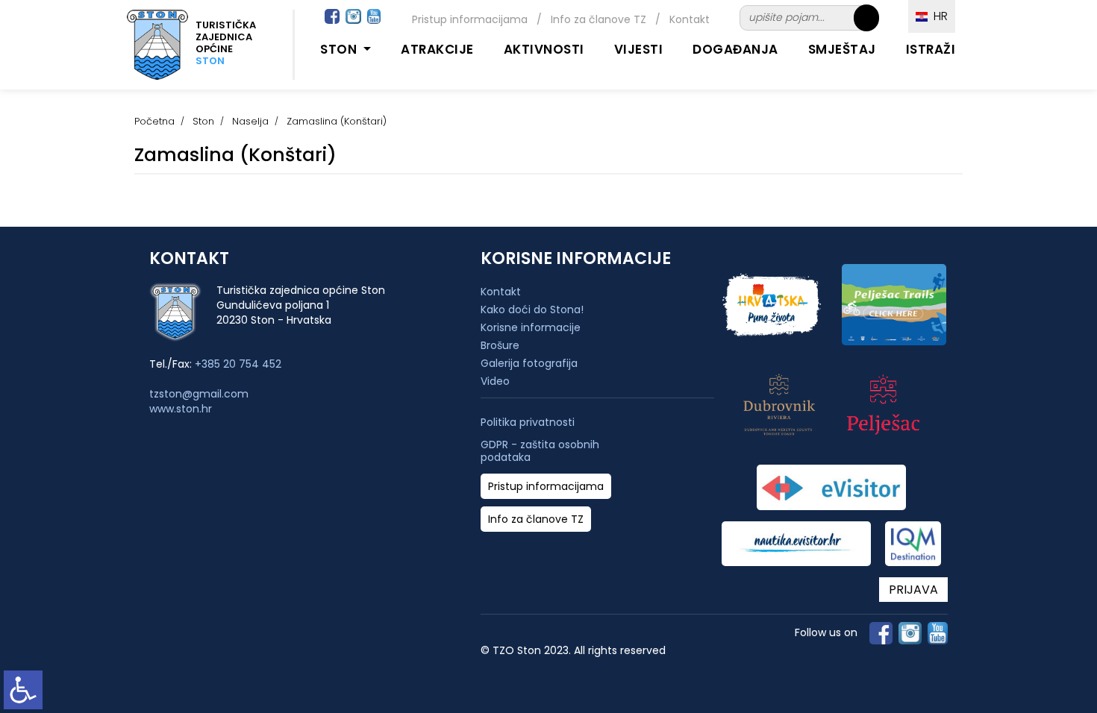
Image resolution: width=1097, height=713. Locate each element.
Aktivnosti (544, 49)
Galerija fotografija (529, 363)
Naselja (250, 121)
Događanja (735, 49)
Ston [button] (340, 49)
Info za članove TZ (598, 19)
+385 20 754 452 (238, 363)
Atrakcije (437, 49)
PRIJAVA (913, 589)
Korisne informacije (531, 327)
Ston (203, 121)
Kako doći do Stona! (532, 309)
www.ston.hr (180, 408)
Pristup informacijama (470, 19)
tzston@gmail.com (199, 393)
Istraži (931, 49)
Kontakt (689, 19)
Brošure (500, 345)
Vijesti (638, 49)
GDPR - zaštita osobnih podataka (540, 451)
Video (495, 381)
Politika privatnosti (528, 422)
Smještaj (842, 49)
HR (938, 16)
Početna (154, 121)
